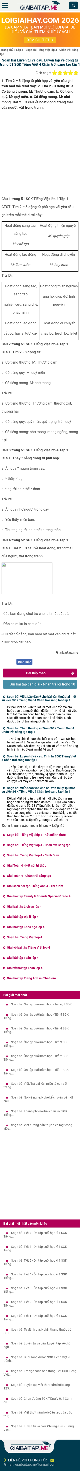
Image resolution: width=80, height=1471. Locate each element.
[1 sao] (54, 73)
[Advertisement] (40, 155)
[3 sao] (65, 73)
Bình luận (24, 662)
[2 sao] (60, 73)
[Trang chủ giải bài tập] (40, 10)
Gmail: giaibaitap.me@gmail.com (30, 1464)
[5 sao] (76, 73)
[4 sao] (70, 73)
